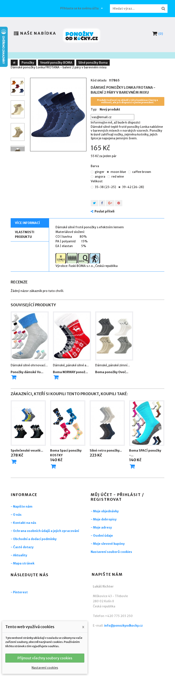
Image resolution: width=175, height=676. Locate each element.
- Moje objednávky (105, 511)
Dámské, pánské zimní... (112, 365)
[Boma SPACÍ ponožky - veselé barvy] (146, 423)
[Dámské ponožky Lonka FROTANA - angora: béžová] (18, 132)
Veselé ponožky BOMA (56, 63)
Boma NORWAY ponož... (70, 372)
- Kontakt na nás (23, 523)
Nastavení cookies (45, 668)
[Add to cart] (14, 377)
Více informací (27, 223)
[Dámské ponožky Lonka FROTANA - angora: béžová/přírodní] (18, 109)
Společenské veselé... (27, 450)
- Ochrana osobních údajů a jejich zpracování (45, 531)
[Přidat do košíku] (14, 461)
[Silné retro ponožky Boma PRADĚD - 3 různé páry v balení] (107, 423)
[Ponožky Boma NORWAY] (72, 336)
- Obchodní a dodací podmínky (34, 539)
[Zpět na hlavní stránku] (14, 63)
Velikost (97, 181)
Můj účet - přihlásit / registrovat (117, 497)
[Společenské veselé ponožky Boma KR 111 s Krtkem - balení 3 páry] (28, 423)
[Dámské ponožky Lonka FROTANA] (18, 87)
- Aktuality (19, 555)
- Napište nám (21, 506)
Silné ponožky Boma (93, 63)
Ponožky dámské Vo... (27, 372)
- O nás (16, 515)
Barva (95, 166)
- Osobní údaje (102, 536)
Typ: (94, 109)
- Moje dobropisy (104, 519)
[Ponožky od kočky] (81, 35)
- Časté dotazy (22, 547)
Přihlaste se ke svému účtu (79, 8)
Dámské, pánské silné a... (71, 365)
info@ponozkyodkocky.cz (123, 625)
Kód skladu (98, 80)
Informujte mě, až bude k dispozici (115, 122)
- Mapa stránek (22, 563)
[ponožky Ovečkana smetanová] (114, 336)
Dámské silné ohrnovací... (29, 365)
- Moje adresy (101, 527)
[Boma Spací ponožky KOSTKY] (67, 423)
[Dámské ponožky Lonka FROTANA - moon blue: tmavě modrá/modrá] (58, 114)
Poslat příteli (104, 211)
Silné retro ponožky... (106, 450)
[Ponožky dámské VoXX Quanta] (30, 336)
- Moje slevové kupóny (108, 544)
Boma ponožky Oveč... (111, 372)
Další (18, 149)
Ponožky (28, 63)
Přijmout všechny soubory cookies (45, 658)
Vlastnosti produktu (24, 234)
